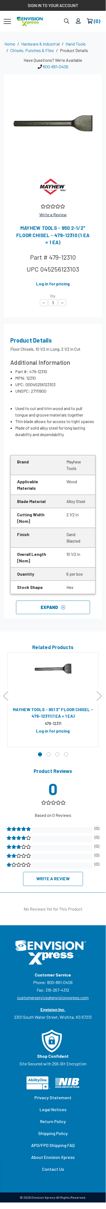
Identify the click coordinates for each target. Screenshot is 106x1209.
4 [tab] (66, 754)
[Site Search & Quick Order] (66, 21)
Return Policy (53, 1121)
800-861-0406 (55, 66)
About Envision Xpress (53, 1157)
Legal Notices (53, 1109)
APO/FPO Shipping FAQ (53, 1145)
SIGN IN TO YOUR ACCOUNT (53, 5)
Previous (5, 696)
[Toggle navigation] (7, 21)
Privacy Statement (53, 1097)
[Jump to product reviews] (52, 205)
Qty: (53, 296)
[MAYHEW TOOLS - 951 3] (53, 679)
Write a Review (53, 214)
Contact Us (53, 1169)
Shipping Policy (53, 1133)
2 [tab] (49, 754)
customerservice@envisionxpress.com (53, 997)
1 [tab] (40, 754)
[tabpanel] (53, 699)
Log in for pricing (53, 283)
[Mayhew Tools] (53, 186)
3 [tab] (57, 754)
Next (99, 696)
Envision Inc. (52, 1009)
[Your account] (78, 21)
